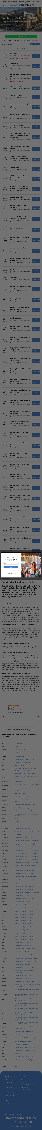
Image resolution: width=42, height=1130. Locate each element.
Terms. (17, 573)
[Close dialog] (40, 553)
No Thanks (11, 569)
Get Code (11, 567)
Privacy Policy (15, 573)
